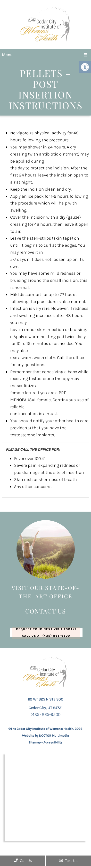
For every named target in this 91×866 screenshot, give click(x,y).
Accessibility (52, 742)
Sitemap (34, 742)
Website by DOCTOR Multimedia (45, 735)
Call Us (25, 860)
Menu (7, 54)
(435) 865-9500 (45, 714)
